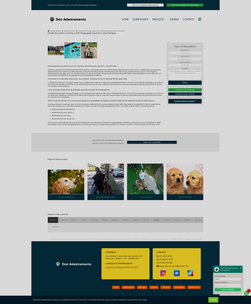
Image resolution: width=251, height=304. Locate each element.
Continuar (213, 300)
